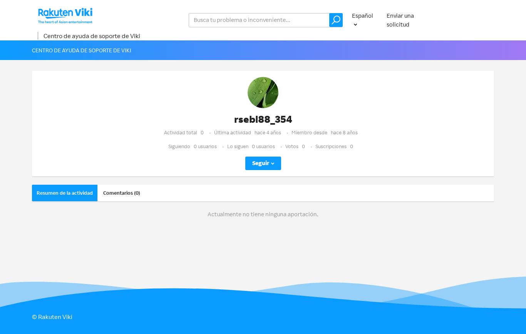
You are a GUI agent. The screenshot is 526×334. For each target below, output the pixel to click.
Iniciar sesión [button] (469, 19)
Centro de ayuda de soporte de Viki (92, 36)
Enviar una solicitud (400, 20)
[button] (336, 20)
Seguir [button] (260, 163)
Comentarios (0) (121, 193)
